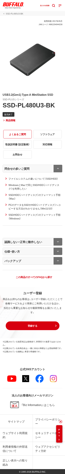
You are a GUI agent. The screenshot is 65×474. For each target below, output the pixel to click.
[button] (32, 325)
